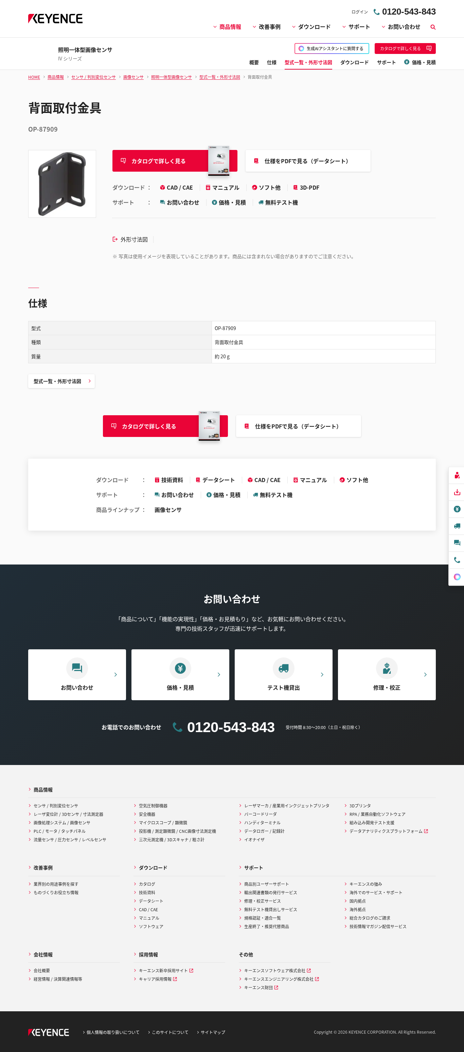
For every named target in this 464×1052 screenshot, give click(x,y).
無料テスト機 (281, 202)
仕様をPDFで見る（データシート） (308, 161)
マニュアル (226, 187)
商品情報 (230, 26)
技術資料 (172, 480)
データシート (218, 480)
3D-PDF (309, 187)
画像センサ (168, 509)
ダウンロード (314, 26)
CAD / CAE (180, 187)
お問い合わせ (404, 26)
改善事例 (270, 26)
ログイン (360, 12)
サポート (359, 26)
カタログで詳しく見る (158, 161)
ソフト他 (270, 187)
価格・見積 (232, 202)
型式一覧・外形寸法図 (57, 381)
